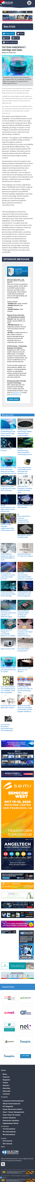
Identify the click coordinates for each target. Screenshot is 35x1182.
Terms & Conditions (16, 1175)
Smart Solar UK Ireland (11, 1115)
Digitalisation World (10, 1123)
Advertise (6, 1088)
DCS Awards (7, 1141)
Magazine (6, 1080)
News (5, 1074)
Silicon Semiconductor (11, 1104)
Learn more (13, 399)
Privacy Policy (25, 1175)
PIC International (9, 1132)
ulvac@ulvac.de (16, 394)
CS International (9, 1129)
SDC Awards (7, 1144)
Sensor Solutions (9, 1118)
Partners (6, 1085)
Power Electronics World (12, 1109)
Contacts (6, 1094)
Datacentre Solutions (11, 1120)
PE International (9, 1134)
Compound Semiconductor (13, 1101)
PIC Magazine (8, 1106)
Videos (5, 1082)
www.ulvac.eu (16, 392)
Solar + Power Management (13, 1112)
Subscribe (6, 1091)
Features (6, 1077)
